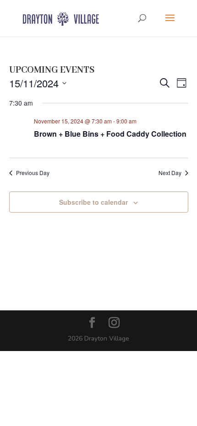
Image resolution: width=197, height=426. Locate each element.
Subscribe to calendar (93, 202)
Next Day (170, 172)
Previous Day (32, 172)
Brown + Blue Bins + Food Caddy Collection (110, 133)
